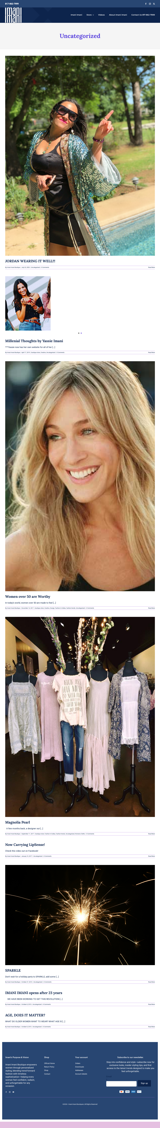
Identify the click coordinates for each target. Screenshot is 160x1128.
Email (109, 1078)
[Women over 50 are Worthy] (80, 476)
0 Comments (45, 267)
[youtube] (13, 1092)
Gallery (83, 912)
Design (72, 478)
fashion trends (91, 478)
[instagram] (150, 4)
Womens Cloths (100, 719)
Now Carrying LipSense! (25, 844)
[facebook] (146, 4)
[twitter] (154, 4)
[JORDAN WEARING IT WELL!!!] (80, 156)
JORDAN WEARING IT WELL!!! (30, 261)
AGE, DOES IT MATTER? (25, 1015)
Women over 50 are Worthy (27, 596)
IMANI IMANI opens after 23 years (33, 993)
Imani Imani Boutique (13, 267)
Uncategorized (80, 157)
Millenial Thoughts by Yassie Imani (34, 341)
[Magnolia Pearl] (80, 717)
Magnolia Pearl (17, 822)
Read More (151, 267)
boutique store (72, 308)
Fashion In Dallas (80, 478)
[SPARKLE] (80, 915)
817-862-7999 (12, 3)
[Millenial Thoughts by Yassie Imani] (80, 306)
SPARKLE (77, 912)
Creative (80, 308)
